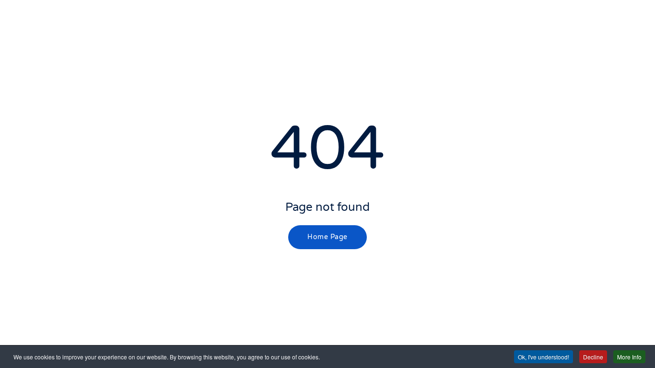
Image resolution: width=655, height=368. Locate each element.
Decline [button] (593, 357)
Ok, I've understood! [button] (543, 357)
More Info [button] (629, 357)
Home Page (327, 237)
